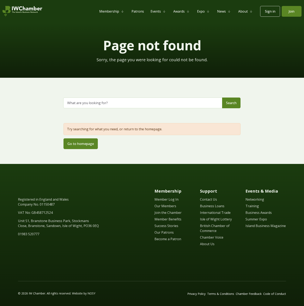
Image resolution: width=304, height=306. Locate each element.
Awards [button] (179, 11)
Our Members (165, 206)
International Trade (215, 212)
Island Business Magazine (265, 226)
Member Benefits (167, 219)
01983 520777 (28, 234)
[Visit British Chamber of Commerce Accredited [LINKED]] (276, 261)
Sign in (270, 11)
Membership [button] (109, 11)
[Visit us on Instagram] (50, 243)
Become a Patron (167, 239)
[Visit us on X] (35, 243)
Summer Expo (256, 219)
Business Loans (212, 206)
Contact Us (208, 199)
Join (291, 11)
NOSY (91, 293)
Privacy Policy (196, 294)
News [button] (221, 11)
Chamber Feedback (249, 294)
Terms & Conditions (220, 294)
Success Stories (166, 226)
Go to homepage (80, 143)
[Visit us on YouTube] (42, 243)
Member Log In (166, 199)
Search (231, 103)
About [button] (243, 11)
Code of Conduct (274, 294)
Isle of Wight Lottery (216, 219)
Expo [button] (201, 11)
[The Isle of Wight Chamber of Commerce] (22, 11)
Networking (254, 199)
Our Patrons (164, 232)
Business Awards (258, 212)
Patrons (138, 11)
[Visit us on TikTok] (57, 243)
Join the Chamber (168, 212)
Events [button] (156, 11)
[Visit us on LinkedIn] (20, 243)
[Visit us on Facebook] (27, 243)
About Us (207, 244)
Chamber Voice (211, 237)
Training (252, 206)
